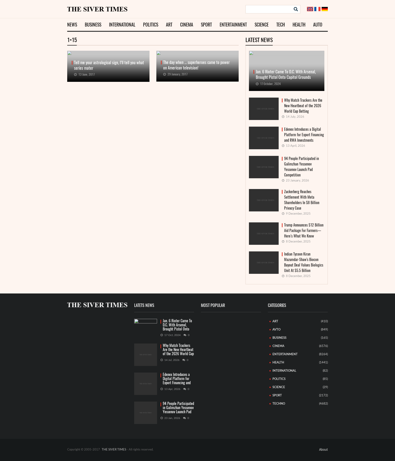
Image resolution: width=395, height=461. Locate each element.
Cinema (186, 24)
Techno (278, 403)
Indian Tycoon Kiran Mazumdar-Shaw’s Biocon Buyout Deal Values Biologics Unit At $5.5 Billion (303, 262)
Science (262, 24)
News (72, 24)
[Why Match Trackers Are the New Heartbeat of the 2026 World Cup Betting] (145, 355)
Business (93, 24)
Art (169, 24)
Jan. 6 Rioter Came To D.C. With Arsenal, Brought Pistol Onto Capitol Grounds (177, 325)
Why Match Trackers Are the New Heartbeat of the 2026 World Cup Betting (303, 106)
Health (299, 24)
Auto (317, 24)
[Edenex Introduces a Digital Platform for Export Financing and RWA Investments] (145, 384)
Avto (276, 329)
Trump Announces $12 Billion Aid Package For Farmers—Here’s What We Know (303, 230)
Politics (150, 24)
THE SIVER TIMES (114, 449)
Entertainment (233, 24)
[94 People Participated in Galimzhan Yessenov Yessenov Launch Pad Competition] (145, 413)
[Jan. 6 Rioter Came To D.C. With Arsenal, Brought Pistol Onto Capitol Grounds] (145, 325)
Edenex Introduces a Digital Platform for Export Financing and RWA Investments (304, 135)
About (323, 449)
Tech (280, 24)
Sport (206, 24)
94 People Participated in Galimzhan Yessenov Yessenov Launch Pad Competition (301, 166)
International (122, 24)
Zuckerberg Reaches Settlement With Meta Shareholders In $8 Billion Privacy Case (301, 200)
